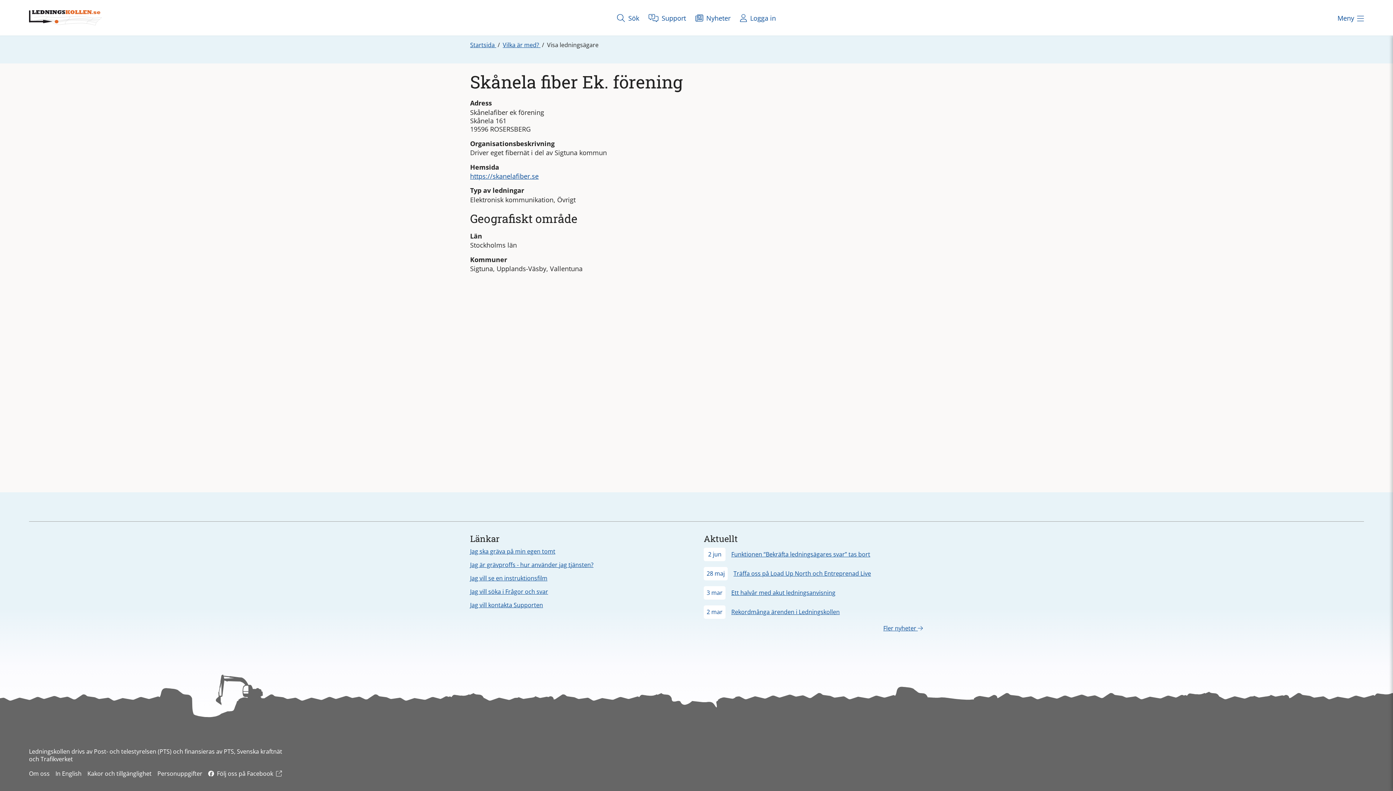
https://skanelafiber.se (504, 176)
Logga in (762, 18)
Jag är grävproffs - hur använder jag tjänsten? (531, 565)
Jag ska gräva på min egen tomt (512, 551)
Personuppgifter (179, 774)
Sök (632, 18)
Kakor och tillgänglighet (119, 774)
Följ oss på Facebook (245, 774)
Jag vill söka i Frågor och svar (509, 592)
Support (673, 18)
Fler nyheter (900, 628)
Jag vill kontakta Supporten (506, 605)
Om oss (39, 774)
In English (69, 774)
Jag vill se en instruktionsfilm (508, 578)
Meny (1345, 18)
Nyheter (717, 18)
